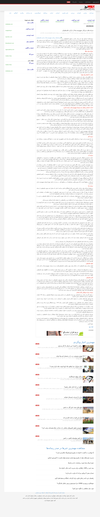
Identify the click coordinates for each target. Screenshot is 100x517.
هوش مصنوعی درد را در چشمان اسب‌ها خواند (69, 356)
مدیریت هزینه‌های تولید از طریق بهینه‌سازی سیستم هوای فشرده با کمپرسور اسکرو (71, 458)
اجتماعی (58, 13)
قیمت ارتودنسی (91, 20)
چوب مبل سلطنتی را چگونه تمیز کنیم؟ (83, 488)
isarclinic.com (91, 21)
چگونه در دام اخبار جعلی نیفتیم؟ (73, 387)
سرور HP (31, 54)
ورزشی (72, 13)
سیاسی (85, 13)
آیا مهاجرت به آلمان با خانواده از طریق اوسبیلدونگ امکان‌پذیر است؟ (75, 452)
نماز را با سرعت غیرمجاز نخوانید (73, 397)
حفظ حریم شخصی (39, 492)
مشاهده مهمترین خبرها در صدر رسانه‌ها (65, 448)
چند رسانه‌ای (29, 13)
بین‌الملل (45, 13)
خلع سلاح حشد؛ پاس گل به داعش (72, 407)
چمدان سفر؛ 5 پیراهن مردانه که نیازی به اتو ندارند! (80, 473)
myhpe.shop (8, 55)
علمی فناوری (65, 13)
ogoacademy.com (44, 21)
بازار (10, 13)
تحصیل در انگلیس (45, 20)
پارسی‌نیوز (96, 2)
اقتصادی (79, 13)
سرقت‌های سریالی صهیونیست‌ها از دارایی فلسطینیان (77, 30)
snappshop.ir (76, 21)
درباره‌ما (81, 2)
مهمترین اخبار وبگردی (84, 342)
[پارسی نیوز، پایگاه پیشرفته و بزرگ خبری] (87, 7)
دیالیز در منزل (30, 22)
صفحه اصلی (62, 492)
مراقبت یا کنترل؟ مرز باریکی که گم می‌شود (70, 346)
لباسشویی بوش (60, 20)
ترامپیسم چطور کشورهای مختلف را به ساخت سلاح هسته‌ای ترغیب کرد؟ (62, 428)
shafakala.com (9, 24)
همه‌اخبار (91, 13)
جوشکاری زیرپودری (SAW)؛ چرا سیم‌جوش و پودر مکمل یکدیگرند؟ (75, 483)
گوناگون (16, 13)
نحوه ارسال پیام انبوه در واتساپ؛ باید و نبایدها (81, 463)
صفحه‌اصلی (87, 2)
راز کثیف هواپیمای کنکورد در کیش (72, 438)
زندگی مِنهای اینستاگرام (75, 376)
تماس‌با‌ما (75, 2)
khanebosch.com (60, 21)
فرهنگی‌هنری (38, 13)
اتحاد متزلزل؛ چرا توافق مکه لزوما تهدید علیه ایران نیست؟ (66, 366)
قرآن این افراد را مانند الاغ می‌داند (72, 417)
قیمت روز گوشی (75, 20)
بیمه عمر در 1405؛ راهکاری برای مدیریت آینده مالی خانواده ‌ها (76, 468)
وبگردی (22, 13)
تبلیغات (46, 492)
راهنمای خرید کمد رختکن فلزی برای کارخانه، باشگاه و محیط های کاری (74, 478)
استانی (51, 13)
